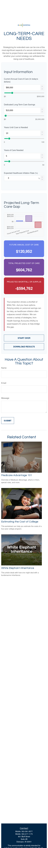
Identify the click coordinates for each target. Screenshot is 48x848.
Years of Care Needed (13, 150)
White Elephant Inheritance (17, 568)
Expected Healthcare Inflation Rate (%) (21, 173)
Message (5, 398)
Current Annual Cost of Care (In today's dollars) (21, 80)
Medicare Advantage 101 (16, 475)
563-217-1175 (27, 834)
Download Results (24, 346)
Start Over (24, 338)
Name (4, 367)
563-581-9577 (27, 831)
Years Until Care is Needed (16, 127)
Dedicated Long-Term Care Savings (19, 104)
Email (3, 382)
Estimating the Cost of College (19, 521)
